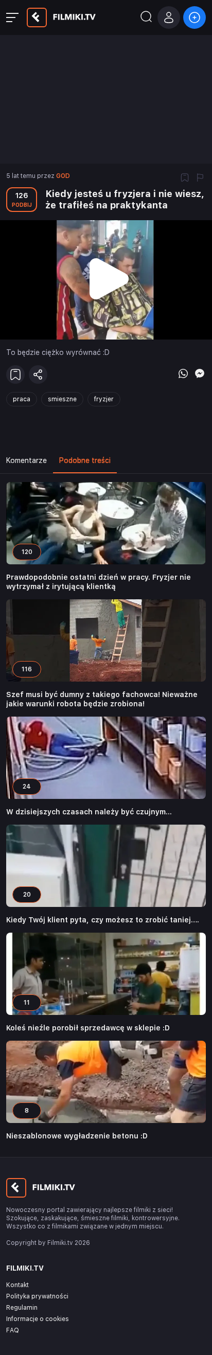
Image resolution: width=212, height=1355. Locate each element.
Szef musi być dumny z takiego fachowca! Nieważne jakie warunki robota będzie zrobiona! (102, 699)
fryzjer (104, 399)
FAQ (12, 1330)
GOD (63, 176)
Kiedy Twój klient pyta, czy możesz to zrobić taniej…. (102, 920)
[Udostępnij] (38, 374)
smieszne (62, 399)
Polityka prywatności (37, 1296)
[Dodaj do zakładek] (184, 178)
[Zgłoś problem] (200, 178)
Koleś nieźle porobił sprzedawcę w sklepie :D (88, 1028)
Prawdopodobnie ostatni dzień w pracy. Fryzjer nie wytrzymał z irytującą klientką (98, 582)
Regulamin (22, 1307)
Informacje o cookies (37, 1319)
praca (21, 399)
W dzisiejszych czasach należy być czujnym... (89, 812)
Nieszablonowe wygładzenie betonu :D (77, 1136)
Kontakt (17, 1285)
